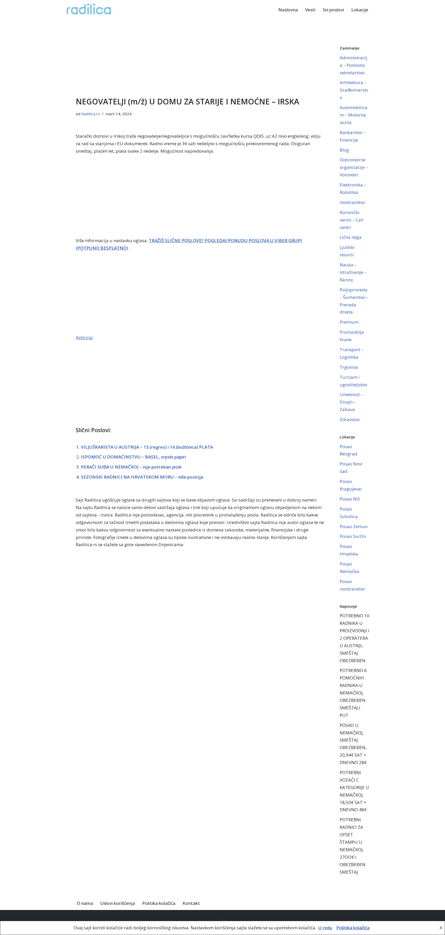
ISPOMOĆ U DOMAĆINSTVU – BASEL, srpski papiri (133, 457)
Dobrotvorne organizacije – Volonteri (354, 167)
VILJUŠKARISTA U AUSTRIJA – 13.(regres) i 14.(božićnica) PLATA (147, 447)
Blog (344, 150)
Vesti (310, 10)
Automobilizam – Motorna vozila (353, 114)
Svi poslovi (333, 10)
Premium (349, 322)
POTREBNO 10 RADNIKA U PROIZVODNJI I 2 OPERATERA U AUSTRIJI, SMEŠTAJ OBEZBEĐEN (354, 638)
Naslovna (288, 10)
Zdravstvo (350, 419)
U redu (325, 928)
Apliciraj (84, 337)
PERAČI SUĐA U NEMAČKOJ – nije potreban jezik (131, 467)
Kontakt (191, 903)
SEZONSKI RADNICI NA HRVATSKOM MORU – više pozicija (142, 477)
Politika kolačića (158, 903)
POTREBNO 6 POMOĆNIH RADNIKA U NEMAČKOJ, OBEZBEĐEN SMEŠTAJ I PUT (353, 692)
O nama (85, 903)
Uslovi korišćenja (117, 903)
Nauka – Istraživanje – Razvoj (353, 272)
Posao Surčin (353, 536)
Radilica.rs (90, 113)
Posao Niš (350, 499)
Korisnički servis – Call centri (351, 219)
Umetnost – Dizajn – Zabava (351, 401)
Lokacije (359, 10)
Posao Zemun (353, 526)
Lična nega (351, 237)
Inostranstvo (352, 202)
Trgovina (349, 367)
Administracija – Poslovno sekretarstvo (353, 65)
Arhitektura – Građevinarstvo (354, 89)
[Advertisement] (200, 57)
